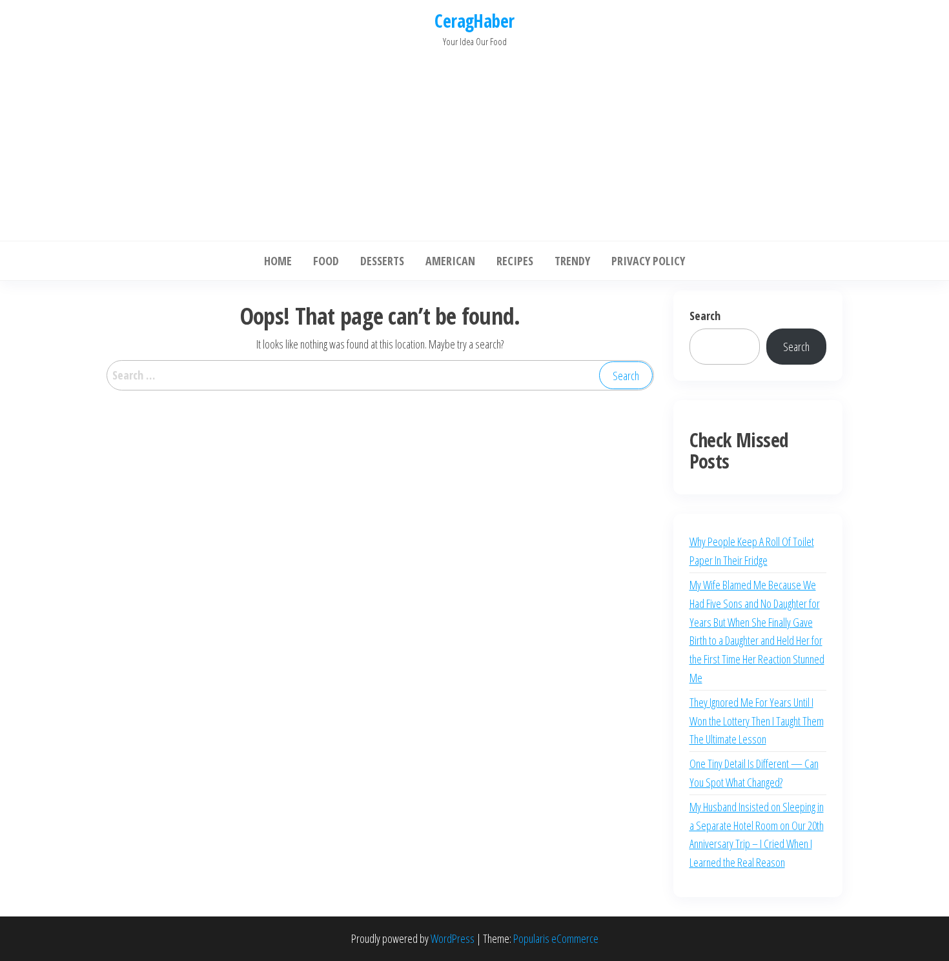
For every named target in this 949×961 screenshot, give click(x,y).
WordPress (452, 938)
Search (704, 315)
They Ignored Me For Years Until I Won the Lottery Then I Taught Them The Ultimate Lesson (756, 720)
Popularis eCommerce (555, 938)
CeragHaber (474, 20)
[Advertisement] (474, 140)
